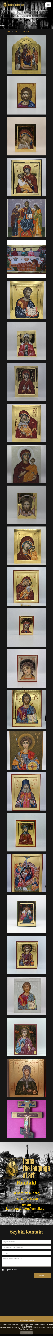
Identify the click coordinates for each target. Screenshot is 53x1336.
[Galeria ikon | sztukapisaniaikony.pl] (13, 5)
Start (8, 31)
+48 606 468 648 (26, 1199)
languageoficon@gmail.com (26, 1208)
